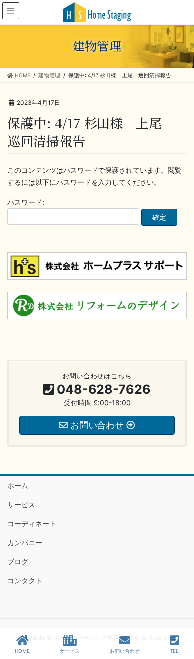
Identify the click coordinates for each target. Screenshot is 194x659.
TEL (174, 651)
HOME (22, 651)
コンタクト (24, 580)
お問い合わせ (125, 651)
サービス (21, 504)
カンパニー (24, 542)
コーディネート (31, 523)
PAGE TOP (178, 614)
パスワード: (25, 202)
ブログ (17, 561)
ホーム (17, 485)
